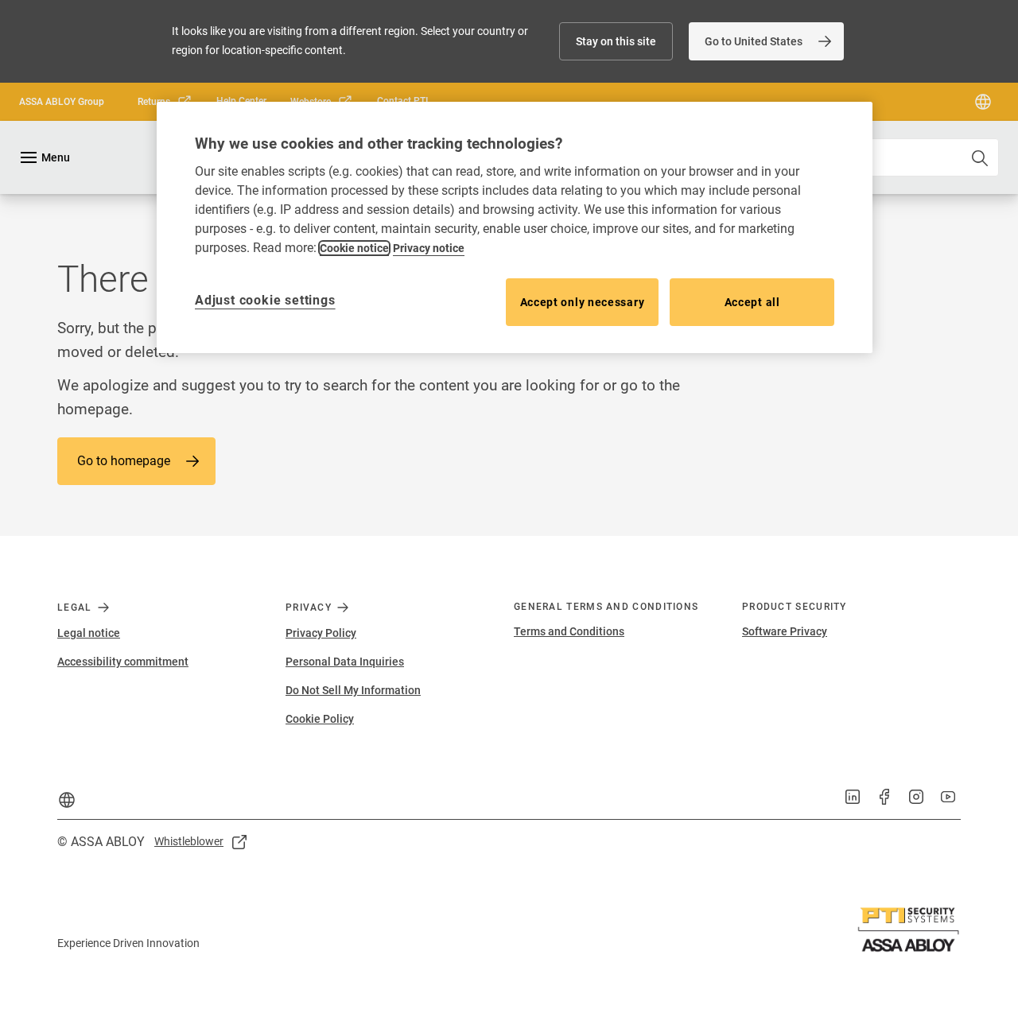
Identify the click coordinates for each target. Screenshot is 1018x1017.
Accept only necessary (582, 302)
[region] (514, 227)
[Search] (980, 157)
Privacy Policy (321, 633)
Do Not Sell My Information (353, 690)
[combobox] (887, 157)
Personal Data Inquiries (345, 661)
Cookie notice (354, 248)
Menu (55, 157)
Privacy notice (428, 248)
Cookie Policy (320, 718)
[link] (766, 41)
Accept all (752, 302)
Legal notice (88, 633)
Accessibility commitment (122, 661)
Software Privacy (784, 631)
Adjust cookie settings (265, 300)
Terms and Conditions (569, 631)
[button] (616, 41)
